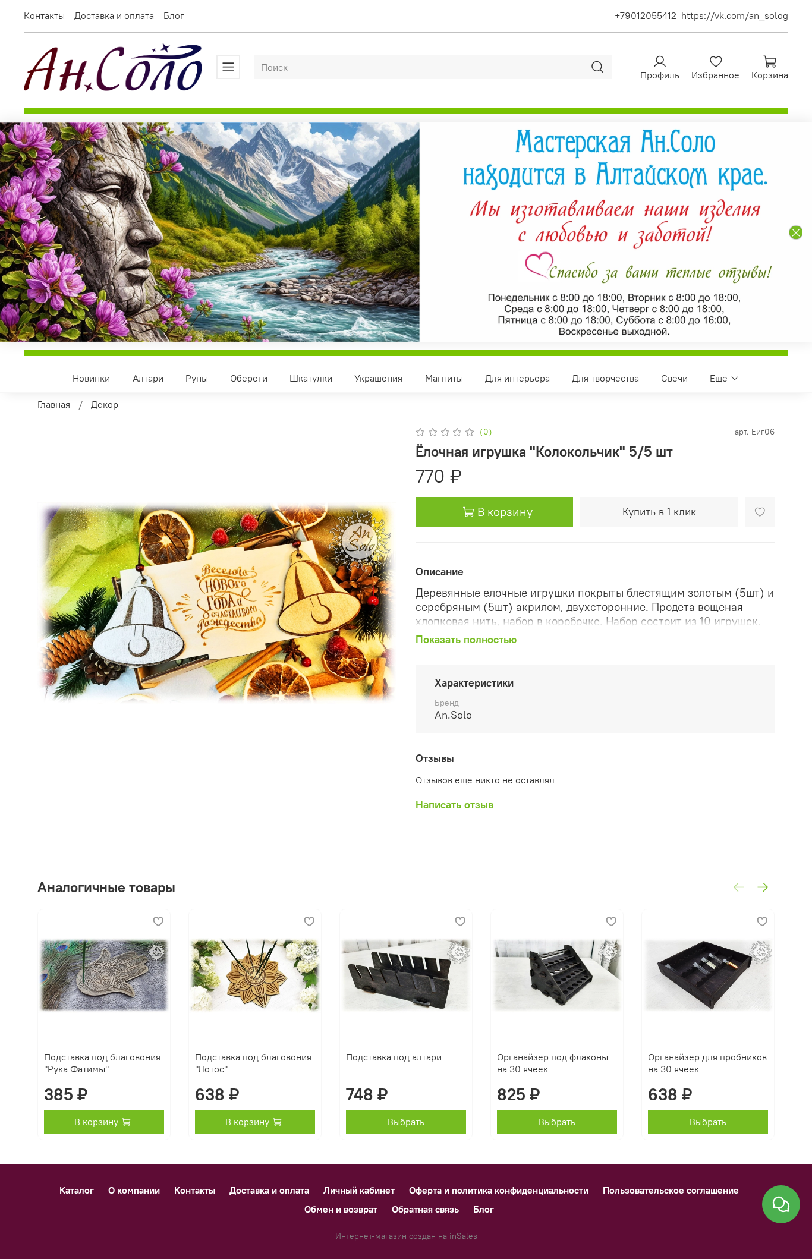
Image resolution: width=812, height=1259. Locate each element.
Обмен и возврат (340, 1209)
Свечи (674, 378)
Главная (53, 404)
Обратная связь (425, 1209)
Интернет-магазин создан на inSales (406, 1235)
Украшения (378, 378)
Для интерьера (517, 378)
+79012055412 (645, 15)
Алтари (148, 378)
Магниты (444, 378)
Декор (104, 404)
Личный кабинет (359, 1190)
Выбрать (406, 1122)
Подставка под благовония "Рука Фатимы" (102, 1063)
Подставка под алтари (394, 1057)
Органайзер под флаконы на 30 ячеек (552, 1063)
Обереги (248, 378)
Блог (173, 15)
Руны (196, 378)
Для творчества (605, 378)
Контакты (44, 15)
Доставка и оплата (114, 15)
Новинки (91, 378)
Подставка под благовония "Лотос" (253, 1063)
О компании (134, 1190)
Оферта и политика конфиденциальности (498, 1190)
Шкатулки (310, 378)
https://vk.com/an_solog (734, 15)
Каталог (76, 1190)
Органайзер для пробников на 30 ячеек (707, 1063)
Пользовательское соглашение (671, 1190)
